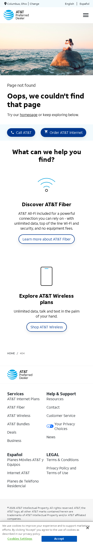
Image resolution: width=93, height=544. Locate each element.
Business (14, 440)
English (69, 3)
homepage (28, 114)
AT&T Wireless (18, 415)
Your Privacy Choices (64, 426)
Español (84, 3)
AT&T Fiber (16, 407)
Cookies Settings (19, 539)
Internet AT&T (18, 472)
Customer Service (60, 415)
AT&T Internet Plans (23, 398)
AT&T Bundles (18, 423)
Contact (53, 407)
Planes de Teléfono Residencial (23, 483)
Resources (54, 398)
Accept (59, 539)
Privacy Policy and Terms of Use (61, 470)
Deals (11, 432)
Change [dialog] (34, 3)
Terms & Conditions (62, 459)
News (50, 436)
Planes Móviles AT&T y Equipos (25, 462)
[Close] (88, 528)
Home (11, 353)
